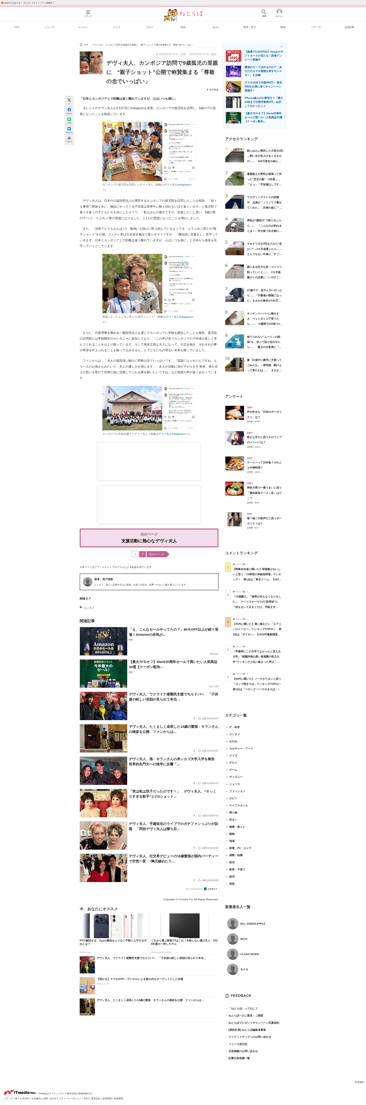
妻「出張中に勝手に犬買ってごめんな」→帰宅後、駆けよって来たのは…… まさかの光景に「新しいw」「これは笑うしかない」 (264, 370)
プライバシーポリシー (70, 1098)
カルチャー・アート (241, 748)
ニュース (50, 27)
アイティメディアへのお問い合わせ (248, 1036)
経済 (232, 876)
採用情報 (107, 1098)
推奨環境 (118, 1098)
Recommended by (194, 889)
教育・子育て (237, 869)
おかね (233, 741)
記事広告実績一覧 (237, 1058)
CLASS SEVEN (249, 954)
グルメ (149, 27)
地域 (183, 27)
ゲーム (233, 769)
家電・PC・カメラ (240, 848)
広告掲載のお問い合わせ (241, 1051)
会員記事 (349, 27)
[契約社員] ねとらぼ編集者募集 (245, 1029)
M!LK (243, 938)
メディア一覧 (11, 1098)
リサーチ (316, 27)
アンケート (234, 396)
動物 (282, 27)
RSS (86, 1098)
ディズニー (236, 776)
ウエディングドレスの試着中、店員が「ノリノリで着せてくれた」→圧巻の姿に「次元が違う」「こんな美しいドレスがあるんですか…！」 (264, 207)
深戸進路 (213, 89)
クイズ (116, 27)
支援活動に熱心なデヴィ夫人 (149, 540)
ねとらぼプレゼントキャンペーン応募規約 (252, 1022)
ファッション (237, 791)
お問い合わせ (50, 1098)
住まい (216, 27)
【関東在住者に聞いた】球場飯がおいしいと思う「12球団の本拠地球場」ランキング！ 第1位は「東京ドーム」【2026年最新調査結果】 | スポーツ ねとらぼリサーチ (257, 579)
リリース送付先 (236, 1044)
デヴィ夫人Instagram (176, 184)
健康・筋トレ (237, 826)
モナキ (244, 969)
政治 (232, 862)
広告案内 (36, 1098)
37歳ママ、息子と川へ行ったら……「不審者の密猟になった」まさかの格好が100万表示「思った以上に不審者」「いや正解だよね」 (264, 301)
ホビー (233, 798)
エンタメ (83, 27)
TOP (16, 27)
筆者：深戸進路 (103, 579)
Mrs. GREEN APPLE (252, 923)
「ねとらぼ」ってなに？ (241, 1008)
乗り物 (233, 812)
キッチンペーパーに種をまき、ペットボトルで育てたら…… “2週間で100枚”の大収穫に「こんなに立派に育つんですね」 (265, 324)
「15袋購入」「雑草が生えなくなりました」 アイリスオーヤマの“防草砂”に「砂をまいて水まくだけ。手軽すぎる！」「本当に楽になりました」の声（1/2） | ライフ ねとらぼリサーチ (257, 607)
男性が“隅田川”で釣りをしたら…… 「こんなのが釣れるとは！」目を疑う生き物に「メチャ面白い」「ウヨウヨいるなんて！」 (264, 231)
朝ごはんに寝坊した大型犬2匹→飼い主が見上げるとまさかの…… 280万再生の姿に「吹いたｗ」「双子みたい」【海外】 (265, 161)
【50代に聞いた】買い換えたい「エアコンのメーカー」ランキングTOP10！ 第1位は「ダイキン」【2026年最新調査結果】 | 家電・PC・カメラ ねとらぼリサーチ (257, 634)
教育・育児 (249, 27)
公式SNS (25, 1098)
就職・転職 (236, 855)
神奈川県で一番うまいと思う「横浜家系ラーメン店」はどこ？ (264, 493)
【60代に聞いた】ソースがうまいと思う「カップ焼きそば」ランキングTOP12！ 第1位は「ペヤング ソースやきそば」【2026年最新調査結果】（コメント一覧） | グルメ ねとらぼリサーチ (258, 689)
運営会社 (96, 1098)
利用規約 (359, 1082)
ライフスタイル (238, 805)
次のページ (156, 554)
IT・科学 (234, 727)
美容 (232, 883)
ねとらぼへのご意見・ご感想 (244, 1015)
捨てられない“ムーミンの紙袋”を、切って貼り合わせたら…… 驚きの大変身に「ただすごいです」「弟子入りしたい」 (264, 347)
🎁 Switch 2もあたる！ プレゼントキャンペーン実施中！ (28, 3)
